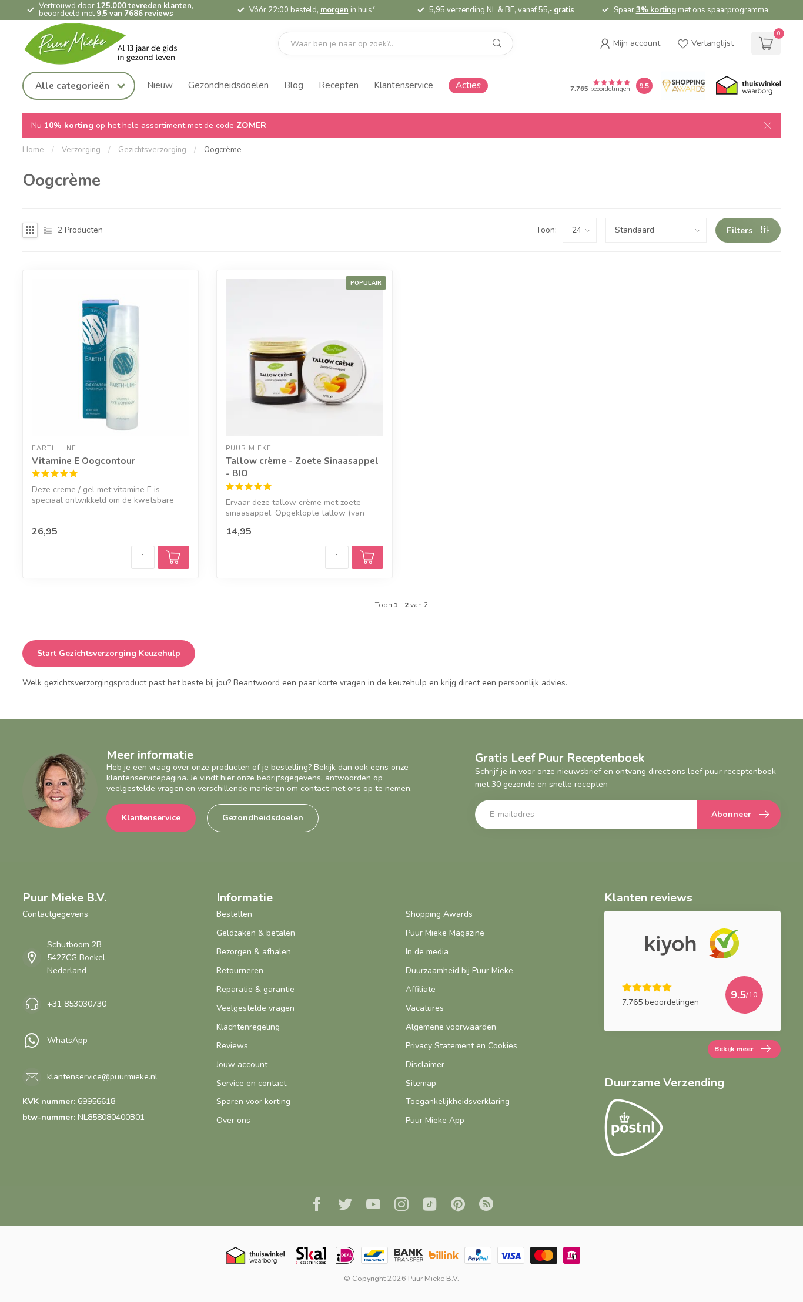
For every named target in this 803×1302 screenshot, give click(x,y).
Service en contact (251, 1083)
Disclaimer (425, 1064)
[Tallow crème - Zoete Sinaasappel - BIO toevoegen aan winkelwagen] (367, 557)
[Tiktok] (430, 1205)
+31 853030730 (76, 1004)
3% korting (656, 10)
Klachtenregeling (248, 1026)
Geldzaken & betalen (255, 932)
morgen (334, 10)
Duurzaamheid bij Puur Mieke (459, 970)
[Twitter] (345, 1205)
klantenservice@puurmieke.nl (102, 1076)
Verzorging (81, 149)
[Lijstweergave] (48, 230)
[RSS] (486, 1205)
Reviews (232, 1045)
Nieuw (160, 85)
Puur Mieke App (435, 1120)
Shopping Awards (439, 914)
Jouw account (241, 1064)
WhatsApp (67, 1040)
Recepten (339, 85)
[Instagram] (401, 1205)
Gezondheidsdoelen (228, 85)
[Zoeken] (497, 43)
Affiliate (421, 989)
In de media (427, 951)
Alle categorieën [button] (73, 85)
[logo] (110, 44)
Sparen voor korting (253, 1101)
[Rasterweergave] (30, 230)
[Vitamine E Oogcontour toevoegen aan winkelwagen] (173, 557)
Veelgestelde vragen (255, 1008)
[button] (630, 43)
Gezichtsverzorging (152, 149)
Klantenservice (403, 85)
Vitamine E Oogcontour (83, 461)
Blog (293, 85)
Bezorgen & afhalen (253, 951)
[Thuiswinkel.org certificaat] (748, 86)
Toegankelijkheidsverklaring (458, 1101)
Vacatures (425, 1008)
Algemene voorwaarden (451, 1026)
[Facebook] (317, 1205)
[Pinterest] (458, 1205)
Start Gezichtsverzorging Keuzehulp (108, 653)
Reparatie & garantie (255, 989)
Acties (468, 85)
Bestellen (234, 914)
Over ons (233, 1120)
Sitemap (421, 1083)
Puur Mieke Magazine (445, 932)
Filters (741, 230)
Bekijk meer (734, 1049)
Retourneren (239, 970)
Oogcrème (223, 149)
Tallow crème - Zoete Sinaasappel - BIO (302, 467)
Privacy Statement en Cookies (461, 1045)
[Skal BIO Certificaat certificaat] (311, 1255)
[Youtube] (373, 1205)
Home (33, 149)
